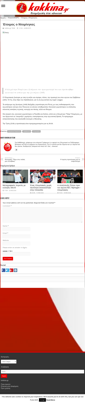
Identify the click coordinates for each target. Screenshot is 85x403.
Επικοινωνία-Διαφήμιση (9, 386)
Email (5, 233)
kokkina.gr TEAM (10, 28)
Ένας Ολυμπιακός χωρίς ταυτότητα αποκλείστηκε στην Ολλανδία (41, 187)
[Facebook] (3, 270)
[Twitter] (7, 270)
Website (6, 240)
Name (6, 226)
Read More (50, 400)
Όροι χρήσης (5, 388)
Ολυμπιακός (36, 131)
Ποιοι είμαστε (6, 384)
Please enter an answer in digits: (15, 248)
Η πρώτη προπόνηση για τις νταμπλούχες (70, 159)
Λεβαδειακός (26, 131)
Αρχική (3, 18)
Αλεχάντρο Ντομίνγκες (14, 131)
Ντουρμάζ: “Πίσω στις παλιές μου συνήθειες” (15, 159)
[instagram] (15, 270)
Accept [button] (42, 400)
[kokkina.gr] (42, 7)
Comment (7, 206)
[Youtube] (11, 270)
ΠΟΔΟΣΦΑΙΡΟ (13, 18)
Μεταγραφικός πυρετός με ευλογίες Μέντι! (14, 186)
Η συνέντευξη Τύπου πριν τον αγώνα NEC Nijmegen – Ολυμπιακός (69, 187)
